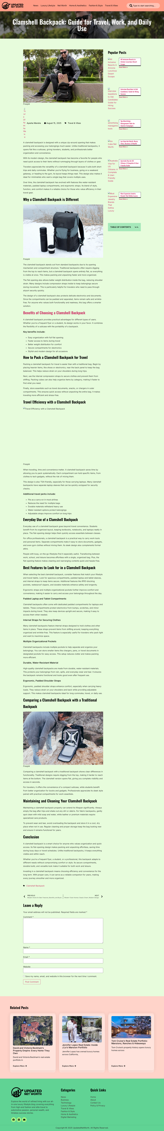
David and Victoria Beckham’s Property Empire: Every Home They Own (31, 1050)
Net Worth (62, 5)
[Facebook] (13, 1119)
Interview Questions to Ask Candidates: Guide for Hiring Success (130, 91)
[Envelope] (24, 1119)
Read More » (123, 67)
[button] (136, 227)
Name (26, 947)
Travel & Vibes (111, 5)
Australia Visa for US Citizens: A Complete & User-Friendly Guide (130, 163)
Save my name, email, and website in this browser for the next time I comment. (61, 976)
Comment (28, 917)
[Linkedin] (19, 1119)
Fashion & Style (96, 5)
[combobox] (143, 5)
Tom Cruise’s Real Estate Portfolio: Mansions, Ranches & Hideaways (129, 1042)
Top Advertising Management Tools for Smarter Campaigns (128, 123)
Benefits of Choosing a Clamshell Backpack (54, 312)
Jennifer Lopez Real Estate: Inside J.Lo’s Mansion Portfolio (80, 1046)
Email (26, 957)
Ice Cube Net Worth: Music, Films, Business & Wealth (129, 142)
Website (26, 967)
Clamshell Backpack (35, 886)
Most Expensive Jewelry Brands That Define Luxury (129, 194)
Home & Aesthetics (77, 5)
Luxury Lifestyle (48, 5)
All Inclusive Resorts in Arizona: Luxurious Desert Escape (129, 61)
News (35, 5)
